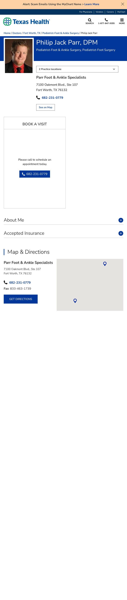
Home (7, 33)
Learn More (91, 4)
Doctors (17, 33)
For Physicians (85, 12)
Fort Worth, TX (31, 33)
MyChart (121, 12)
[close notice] (122, 3)
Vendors (99, 12)
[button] (26, 21)
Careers (110, 12)
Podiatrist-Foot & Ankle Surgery (60, 33)
